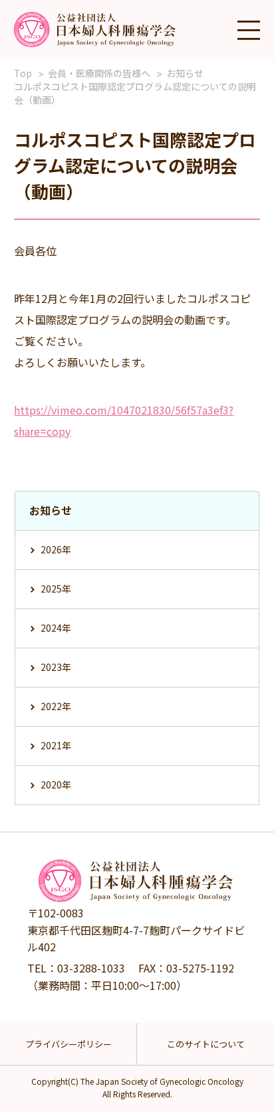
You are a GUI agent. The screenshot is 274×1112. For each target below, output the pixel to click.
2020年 (56, 784)
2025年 (56, 588)
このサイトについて (206, 1044)
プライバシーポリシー (68, 1044)
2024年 (56, 627)
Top (23, 73)
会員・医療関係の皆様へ (99, 73)
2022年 (56, 706)
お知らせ (185, 73)
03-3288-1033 (91, 968)
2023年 (56, 667)
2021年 (56, 745)
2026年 (56, 549)
